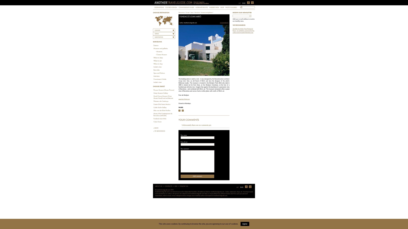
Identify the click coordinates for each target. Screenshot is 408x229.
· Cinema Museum (161, 55)
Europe (157, 30)
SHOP (222, 7)
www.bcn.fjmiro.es (184, 99)
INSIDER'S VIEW (214, 7)
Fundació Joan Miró (160, 119)
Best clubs (157, 70)
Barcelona (159, 37)
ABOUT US (158, 186)
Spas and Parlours (159, 73)
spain (192, 12)
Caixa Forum (158, 122)
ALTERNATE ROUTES (202, 7)
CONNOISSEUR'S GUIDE (186, 7)
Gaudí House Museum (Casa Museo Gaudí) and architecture (163, 97)
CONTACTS (168, 186)
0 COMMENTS (224, 23)
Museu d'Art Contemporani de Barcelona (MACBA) (163, 115)
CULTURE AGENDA (171, 7)
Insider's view (158, 67)
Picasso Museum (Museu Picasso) (164, 90)
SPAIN (157, 34)
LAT (240, 3)
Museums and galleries (161, 48)
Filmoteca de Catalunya (161, 101)
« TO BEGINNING (159, 131)
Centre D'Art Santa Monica (162, 104)
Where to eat (158, 61)
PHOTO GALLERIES (231, 7)
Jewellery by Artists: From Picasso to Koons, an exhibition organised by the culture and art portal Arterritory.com (243, 30)
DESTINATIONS (159, 7)
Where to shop (158, 64)
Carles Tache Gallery (160, 107)
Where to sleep (158, 58)
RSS (176, 186)
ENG (243, 3)
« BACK (156, 128)
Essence (156, 45)
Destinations (181, 12)
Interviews (156, 76)
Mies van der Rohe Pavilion (162, 110)
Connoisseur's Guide (160, 79)
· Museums (159, 51)
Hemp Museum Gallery (161, 93)
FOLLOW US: (184, 186)
